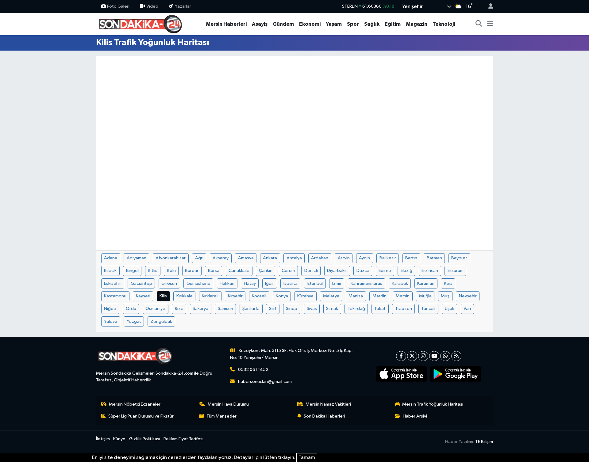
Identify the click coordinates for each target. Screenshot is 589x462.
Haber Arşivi (415, 416)
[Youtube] (434, 356)
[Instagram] (423, 356)
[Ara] (479, 24)
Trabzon (403, 308)
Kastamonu (115, 296)
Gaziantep (141, 283)
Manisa (355, 296)
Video (152, 6)
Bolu (171, 270)
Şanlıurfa (251, 308)
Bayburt (459, 258)
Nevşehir (468, 296)
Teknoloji (444, 24)
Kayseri (143, 296)
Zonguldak (161, 321)
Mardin (379, 296)
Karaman (425, 283)
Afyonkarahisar (171, 258)
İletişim (103, 439)
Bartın (411, 258)
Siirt (273, 308)
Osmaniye (155, 308)
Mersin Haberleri (226, 24)
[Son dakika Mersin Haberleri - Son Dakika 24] (142, 24)
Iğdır (269, 283)
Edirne (385, 270)
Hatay (250, 283)
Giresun (169, 283)
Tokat (380, 308)
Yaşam (334, 24)
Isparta (290, 283)
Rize (179, 308)
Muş (445, 296)
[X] (412, 356)
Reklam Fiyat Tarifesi (183, 439)
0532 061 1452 (253, 369)
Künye (119, 439)
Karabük (400, 283)
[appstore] (402, 374)
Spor (353, 24)
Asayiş (260, 24)
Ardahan (319, 258)
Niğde (110, 308)
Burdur (191, 270)
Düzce (362, 270)
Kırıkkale (184, 296)
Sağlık (371, 24)
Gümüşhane (198, 283)
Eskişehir (112, 283)
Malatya (331, 296)
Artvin (344, 258)
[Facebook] (401, 356)
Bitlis (152, 270)
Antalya (294, 258)
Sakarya (200, 308)
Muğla (425, 296)
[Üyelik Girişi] (488, 6)
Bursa (213, 270)
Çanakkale (239, 270)
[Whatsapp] (445, 356)
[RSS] (456, 356)
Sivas (312, 308)
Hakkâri (227, 283)
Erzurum (456, 270)
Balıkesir (387, 258)
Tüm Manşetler (221, 416)
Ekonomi (310, 24)
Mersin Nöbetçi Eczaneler (134, 404)
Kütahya (305, 296)
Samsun (225, 308)
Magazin (416, 24)
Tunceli (428, 308)
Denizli (311, 270)
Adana (110, 258)
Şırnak (332, 308)
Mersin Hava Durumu (228, 404)
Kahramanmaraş (366, 283)
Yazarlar (183, 6)
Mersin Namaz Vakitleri (328, 404)
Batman (434, 258)
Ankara (270, 258)
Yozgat (134, 321)
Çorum (288, 270)
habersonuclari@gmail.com (265, 381)
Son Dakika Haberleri (324, 416)
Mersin (403, 296)
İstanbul (315, 283)
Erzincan (430, 270)
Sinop (291, 308)
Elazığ (406, 270)
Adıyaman (136, 258)
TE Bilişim (484, 441)
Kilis (163, 296)
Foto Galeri (118, 6)
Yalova (110, 321)
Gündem (283, 24)
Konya (282, 296)
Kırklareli (210, 296)
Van (467, 308)
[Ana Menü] (490, 24)
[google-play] (456, 374)
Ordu (131, 308)
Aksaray (221, 258)
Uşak (449, 308)
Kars (448, 283)
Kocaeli (259, 296)
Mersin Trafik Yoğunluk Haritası (432, 404)
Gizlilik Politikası (144, 439)
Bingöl (132, 270)
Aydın (364, 258)
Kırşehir (235, 296)
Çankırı (265, 270)
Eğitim (393, 24)
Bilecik (110, 270)
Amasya (246, 258)
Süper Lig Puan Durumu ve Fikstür (141, 416)
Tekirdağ (356, 308)
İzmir (336, 283)
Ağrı (199, 258)
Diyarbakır (337, 270)
